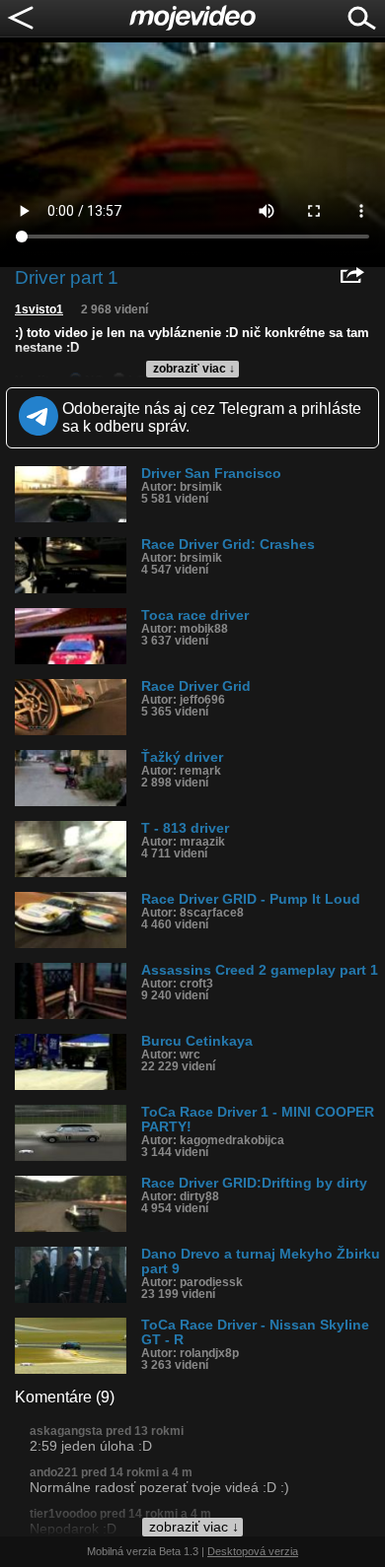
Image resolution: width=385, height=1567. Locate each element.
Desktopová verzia (252, 1551)
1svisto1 (39, 309)
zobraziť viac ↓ (194, 368)
